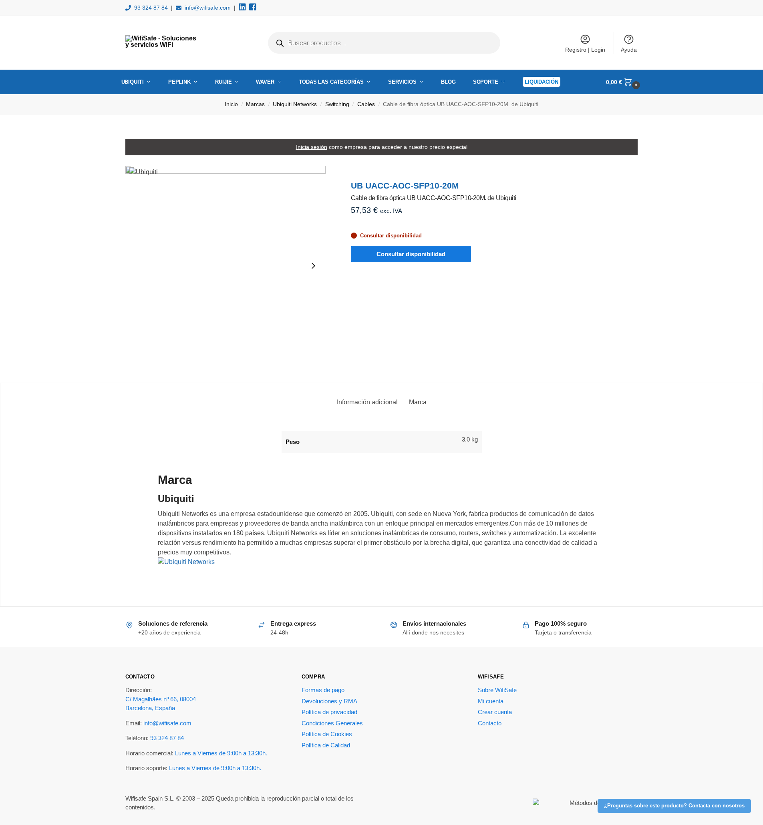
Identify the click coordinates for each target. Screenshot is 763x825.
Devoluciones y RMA (329, 701)
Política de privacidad (329, 712)
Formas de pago (323, 689)
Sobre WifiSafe (497, 689)
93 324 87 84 (151, 7)
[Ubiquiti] (381, 568)
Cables (366, 104)
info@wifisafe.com (208, 7)
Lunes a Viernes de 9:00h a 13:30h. (221, 753)
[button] (624, 82)
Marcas (255, 104)
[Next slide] (313, 265)
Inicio (231, 104)
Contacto (489, 723)
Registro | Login (585, 49)
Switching (337, 104)
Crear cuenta (495, 712)
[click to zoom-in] (225, 266)
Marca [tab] (418, 402)
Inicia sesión (311, 147)
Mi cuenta (490, 701)
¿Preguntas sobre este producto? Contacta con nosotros (674, 806)
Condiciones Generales (332, 723)
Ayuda (629, 49)
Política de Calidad (326, 745)
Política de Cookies (327, 734)
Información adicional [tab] (367, 402)
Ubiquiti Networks (295, 104)
